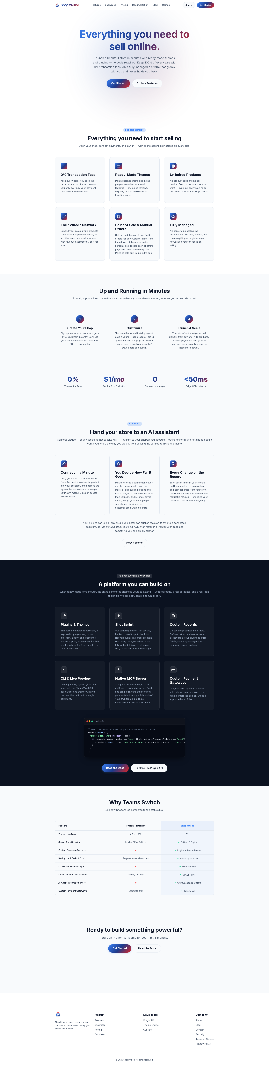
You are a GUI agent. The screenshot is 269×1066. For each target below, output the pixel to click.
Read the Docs (115, 767)
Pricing (124, 5)
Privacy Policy (203, 1043)
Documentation (140, 5)
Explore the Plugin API (149, 768)
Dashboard (100, 1034)
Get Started (205, 5)
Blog (155, 5)
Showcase (110, 5)
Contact (166, 5)
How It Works (134, 542)
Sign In (188, 5)
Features (96, 5)
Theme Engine (151, 1025)
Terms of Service (205, 1039)
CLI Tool (147, 1029)
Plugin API (149, 1020)
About (199, 1020)
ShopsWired (70, 5)
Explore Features (147, 83)
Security (200, 1034)
